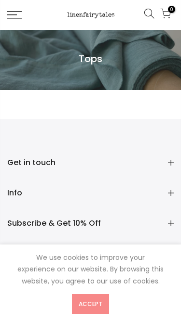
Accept (90, 304)
